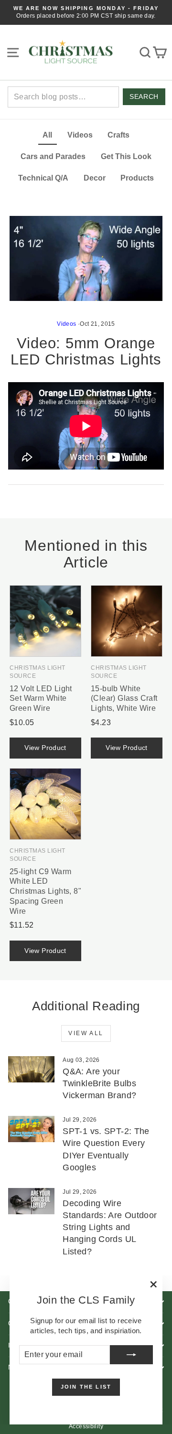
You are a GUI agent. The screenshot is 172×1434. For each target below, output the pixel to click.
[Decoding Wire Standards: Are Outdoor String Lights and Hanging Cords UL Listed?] (31, 1201)
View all (85, 1033)
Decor (95, 178)
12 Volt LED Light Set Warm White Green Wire (41, 699)
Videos (80, 135)
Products (137, 178)
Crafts (118, 135)
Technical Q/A (43, 178)
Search (143, 96)
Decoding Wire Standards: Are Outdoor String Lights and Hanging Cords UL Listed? (110, 1227)
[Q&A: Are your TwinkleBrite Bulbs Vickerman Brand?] (31, 1069)
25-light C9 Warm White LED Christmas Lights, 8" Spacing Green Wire (45, 891)
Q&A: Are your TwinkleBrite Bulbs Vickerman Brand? (99, 1083)
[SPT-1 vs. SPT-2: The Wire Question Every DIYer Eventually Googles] (31, 1129)
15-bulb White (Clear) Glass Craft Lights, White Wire (124, 699)
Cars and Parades (53, 156)
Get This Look (126, 156)
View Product (45, 747)
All (47, 135)
